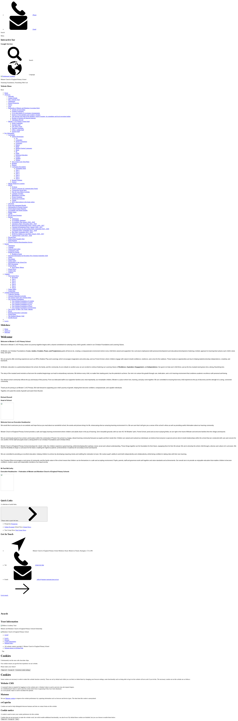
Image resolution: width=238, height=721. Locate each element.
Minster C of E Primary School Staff (19, 121)
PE (16, 151)
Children (7, 274)
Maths (17, 146)
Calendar (10, 247)
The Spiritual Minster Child (16, 316)
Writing (18, 160)
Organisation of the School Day (17, 262)
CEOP (6, 635)
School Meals (12, 266)
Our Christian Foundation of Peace (22, 306)
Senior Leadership (17, 123)
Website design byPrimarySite (13, 648)
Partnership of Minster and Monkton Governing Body (24, 108)
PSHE (17, 153)
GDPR (10, 214)
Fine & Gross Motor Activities (21, 192)
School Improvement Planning (17, 208)
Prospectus (14, 524)
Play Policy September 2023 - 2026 (22, 232)
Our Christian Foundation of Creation (23, 301)
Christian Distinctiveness (11, 292)
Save (17, 719)
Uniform (10, 272)
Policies (10, 217)
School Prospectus (13, 103)
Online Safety (12, 260)
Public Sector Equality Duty (16, 239)
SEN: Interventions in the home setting (23, 202)
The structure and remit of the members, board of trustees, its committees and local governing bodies (41, 116)
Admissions (11, 101)
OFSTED (11, 203)
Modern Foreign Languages (24, 148)
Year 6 (17, 178)
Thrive (10, 104)
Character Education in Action (17, 296)
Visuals (14, 200)
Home (6, 93)
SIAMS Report (12, 318)
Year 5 (17, 177)
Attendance (11, 245)
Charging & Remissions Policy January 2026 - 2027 (27, 227)
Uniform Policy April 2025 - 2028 (22, 235)
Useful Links (12, 271)
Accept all (11, 670)
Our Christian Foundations (16, 299)
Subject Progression (18, 136)
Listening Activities (17, 193)
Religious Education (22, 155)
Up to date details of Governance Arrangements (26, 113)
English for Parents (13, 252)
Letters (10, 257)
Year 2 (17, 172)
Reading (14, 163)
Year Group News (13, 276)
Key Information (9, 133)
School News (12, 269)
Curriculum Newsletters (19, 167)
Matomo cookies (10, 698)
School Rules (12, 314)
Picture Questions (17, 197)
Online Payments (9, 527)
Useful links (11, 291)
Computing (19, 140)
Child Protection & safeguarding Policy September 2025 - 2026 (30, 229)
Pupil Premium (12, 240)
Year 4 (17, 175)
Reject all (4, 670)
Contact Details (12, 98)
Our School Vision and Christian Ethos (19, 297)
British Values (12, 212)
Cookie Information (10, 641)
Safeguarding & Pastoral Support (18, 207)
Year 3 (17, 173)
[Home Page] (8, 76)
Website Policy (8, 643)
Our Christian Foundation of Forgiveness (24, 307)
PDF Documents (13, 264)
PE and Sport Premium (15, 215)
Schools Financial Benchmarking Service (20, 242)
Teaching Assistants (17, 128)
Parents (6, 244)
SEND (10, 185)
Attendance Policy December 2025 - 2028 (24, 224)
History (18, 145)
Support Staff (16, 131)
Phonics (14, 165)
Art (17, 138)
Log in (6, 321)
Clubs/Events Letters (14, 249)
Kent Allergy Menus (18, 267)
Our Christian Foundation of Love (22, 304)
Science (18, 156)
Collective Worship (13, 294)
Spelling (18, 158)
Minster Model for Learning (16, 183)
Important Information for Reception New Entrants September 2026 (28, 255)
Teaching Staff (16, 125)
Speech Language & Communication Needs (25, 188)
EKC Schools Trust (14, 99)
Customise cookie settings (23, 670)
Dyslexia (14, 187)
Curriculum (11, 135)
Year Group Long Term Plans (20, 162)
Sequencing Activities (18, 198)
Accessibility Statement (19, 220)
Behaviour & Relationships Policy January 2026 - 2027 (28, 225)
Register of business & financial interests (24, 118)
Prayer (10, 311)
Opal (9, 106)
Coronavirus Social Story (19, 190)
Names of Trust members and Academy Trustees (26, 115)
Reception (15, 277)
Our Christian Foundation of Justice (22, 302)
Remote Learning (17, 180)
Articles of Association (18, 110)
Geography (19, 143)
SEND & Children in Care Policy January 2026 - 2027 (28, 234)
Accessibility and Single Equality (18, 210)
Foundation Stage (21, 168)
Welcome (11, 96)
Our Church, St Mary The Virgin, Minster (20, 309)
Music (17, 150)
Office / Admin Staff (18, 130)
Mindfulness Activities (18, 195)
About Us (7, 94)
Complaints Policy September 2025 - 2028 (24, 230)
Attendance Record (17, 120)
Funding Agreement (18, 111)
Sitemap (6, 640)
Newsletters (11, 259)
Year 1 (17, 170)
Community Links (13, 250)
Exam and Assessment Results (17, 205)
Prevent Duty (12, 237)
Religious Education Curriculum (17, 312)
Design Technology (21, 141)
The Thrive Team (17, 126)
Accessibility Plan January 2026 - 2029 (23, 222)
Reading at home (17, 254)
